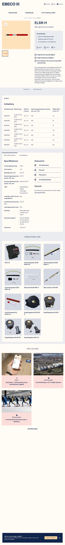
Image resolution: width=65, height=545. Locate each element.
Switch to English (50, 537)
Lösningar (29, 13)
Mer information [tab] (9, 155)
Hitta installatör (48, 13)
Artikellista (26, 89)
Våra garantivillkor (40, 192)
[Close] (60, 538)
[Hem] (11, 4)
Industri (34, 18)
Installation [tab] (23, 155)
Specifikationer (37, 89)
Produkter (13, 13)
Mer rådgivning (32, 429)
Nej (21, 196)
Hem (25, 18)
